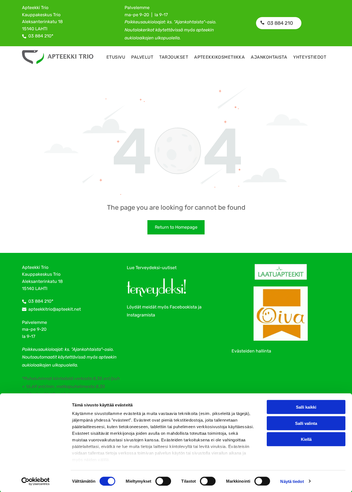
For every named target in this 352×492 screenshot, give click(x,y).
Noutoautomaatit (39, 357)
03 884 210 (39, 36)
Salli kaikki (306, 407)
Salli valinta (306, 423)
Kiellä (306, 439)
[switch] (163, 481)
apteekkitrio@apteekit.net (54, 309)
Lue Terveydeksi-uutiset (152, 267)
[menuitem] (115, 57)
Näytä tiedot (292, 481)
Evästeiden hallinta (251, 351)
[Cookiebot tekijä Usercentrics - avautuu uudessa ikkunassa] (36, 481)
